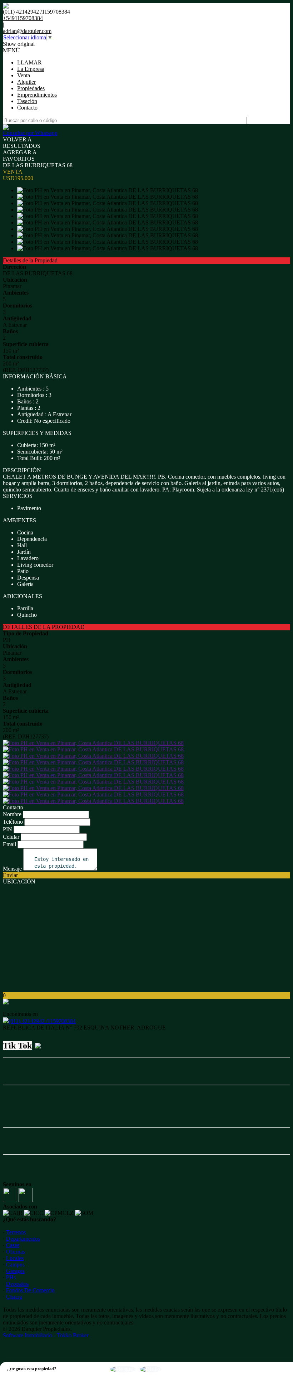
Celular (11, 837)
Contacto (27, 108)
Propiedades (31, 88)
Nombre (12, 814)
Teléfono (13, 822)
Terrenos (16, 1232)
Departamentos (23, 1239)
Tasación (27, 101)
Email (9, 844)
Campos (15, 1264)
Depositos (17, 1284)
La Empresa (30, 69)
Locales (15, 1258)
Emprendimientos (37, 95)
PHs (11, 1277)
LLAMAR (29, 62)
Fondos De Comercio (30, 1290)
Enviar (10, 875)
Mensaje (12, 869)
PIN (7, 829)
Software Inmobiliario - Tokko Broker (46, 1335)
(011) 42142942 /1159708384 (42, 1021)
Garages (15, 1271)
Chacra (14, 1297)
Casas (12, 1245)
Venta (23, 75)
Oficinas (15, 1252)
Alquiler (26, 82)
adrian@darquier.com (27, 31)
